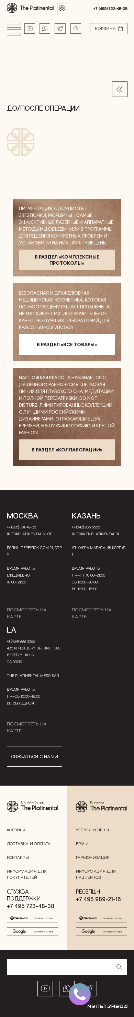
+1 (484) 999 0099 (21, 641)
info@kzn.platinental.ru (96, 534)
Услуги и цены (92, 829)
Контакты (18, 857)
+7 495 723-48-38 (30, 906)
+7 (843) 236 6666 (86, 527)
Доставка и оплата (29, 843)
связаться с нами (34, 756)
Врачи (82, 843)
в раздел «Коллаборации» (67, 450)
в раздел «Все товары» (67, 344)
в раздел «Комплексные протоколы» (67, 260)
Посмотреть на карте (27, 612)
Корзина (16, 829)
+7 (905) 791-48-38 (21, 527)
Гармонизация (93, 857)
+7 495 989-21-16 (98, 899)
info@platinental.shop (29, 534)
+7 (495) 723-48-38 (110, 8)
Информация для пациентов (96, 874)
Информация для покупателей (27, 874)
